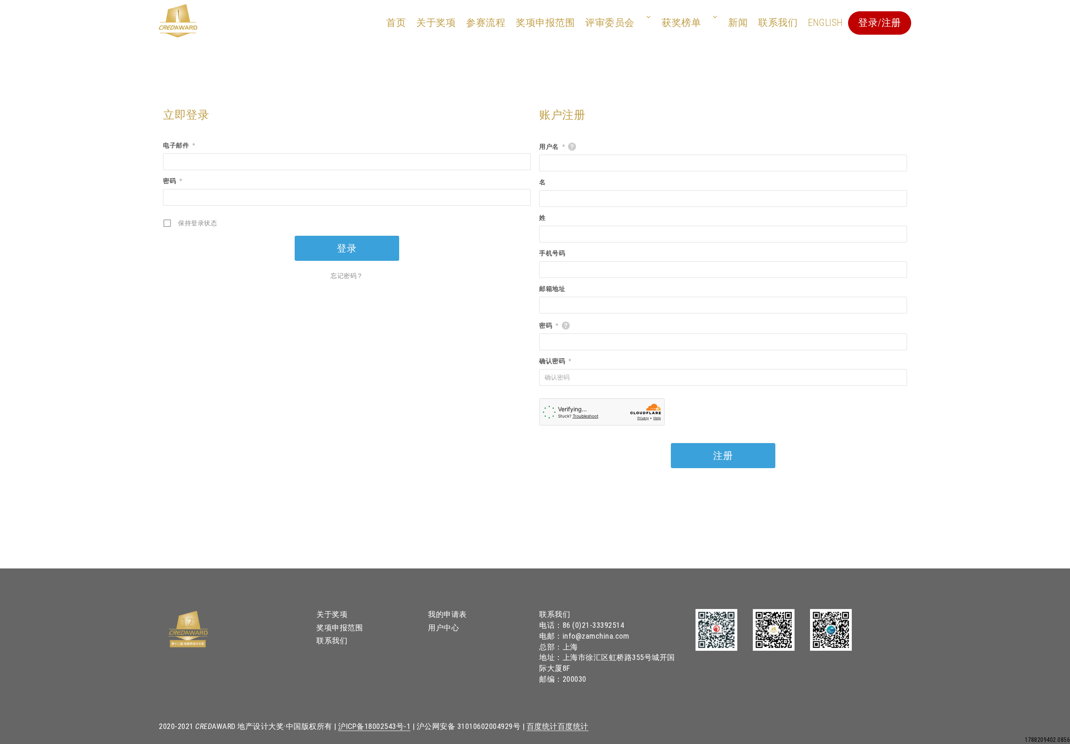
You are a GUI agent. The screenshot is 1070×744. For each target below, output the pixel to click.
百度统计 (542, 726)
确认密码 (555, 361)
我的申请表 (447, 614)
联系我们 (777, 22)
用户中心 (443, 627)
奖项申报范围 (545, 22)
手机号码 (552, 253)
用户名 (552, 146)
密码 (172, 181)
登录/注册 (879, 22)
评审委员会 (609, 22)
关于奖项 (436, 22)
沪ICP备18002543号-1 (374, 726)
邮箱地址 (552, 289)
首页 (396, 22)
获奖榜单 (681, 22)
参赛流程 (485, 22)
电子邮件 (179, 145)
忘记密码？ (347, 276)
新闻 (738, 22)
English (825, 22)
